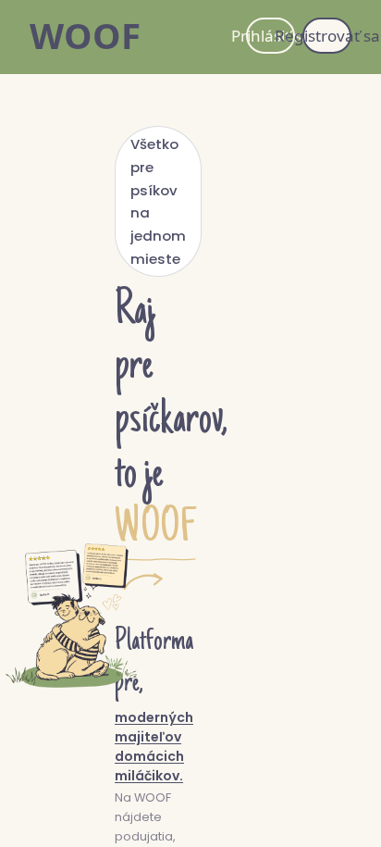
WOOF (85, 35)
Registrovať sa (326, 35)
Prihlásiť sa (270, 35)
